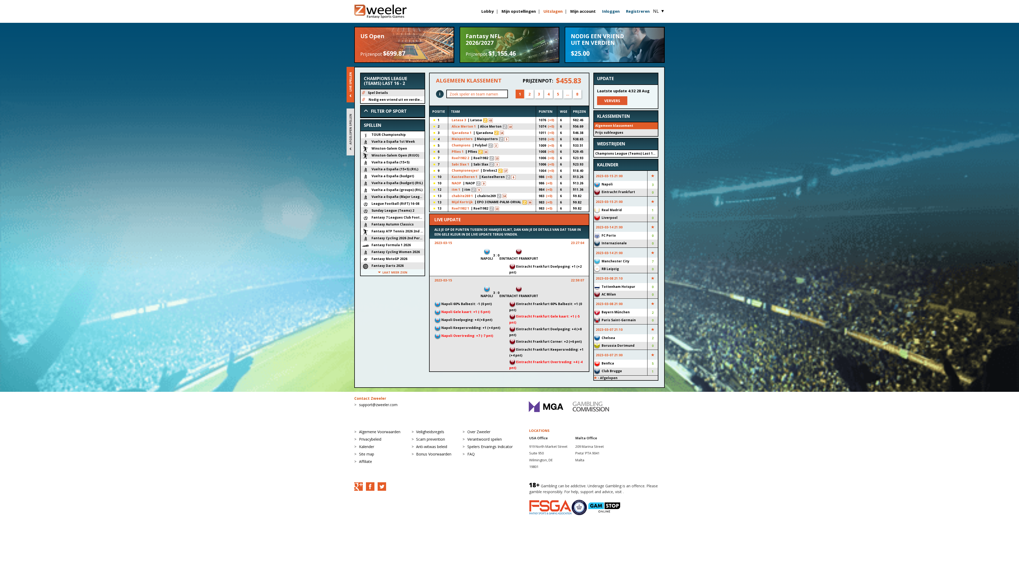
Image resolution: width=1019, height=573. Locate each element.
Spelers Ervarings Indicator (490, 446)
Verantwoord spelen (484, 439)
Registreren (638, 11)
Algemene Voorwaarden (379, 431)
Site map (366, 454)
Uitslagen (553, 11)
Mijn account (583, 11)
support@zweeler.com (378, 404)
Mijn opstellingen (519, 11)
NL (659, 11)
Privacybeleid (370, 439)
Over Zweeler (478, 431)
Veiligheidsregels (430, 431)
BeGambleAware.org (642, 491)
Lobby (487, 11)
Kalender (366, 446)
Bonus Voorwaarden (433, 454)
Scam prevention (430, 439)
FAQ (471, 454)
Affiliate (365, 461)
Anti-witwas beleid (431, 446)
